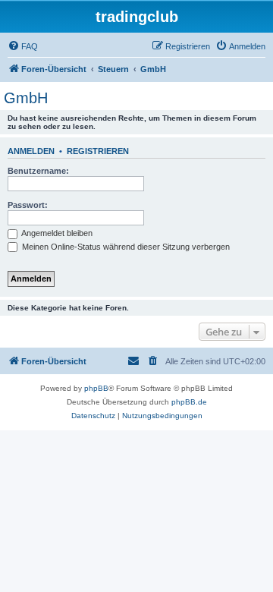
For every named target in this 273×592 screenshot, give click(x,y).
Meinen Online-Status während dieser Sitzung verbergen (125, 246)
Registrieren (98, 151)
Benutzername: (38, 170)
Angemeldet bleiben (56, 233)
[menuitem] (23, 46)
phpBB (96, 388)
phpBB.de (189, 402)
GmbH (26, 98)
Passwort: (28, 204)
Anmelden (31, 151)
